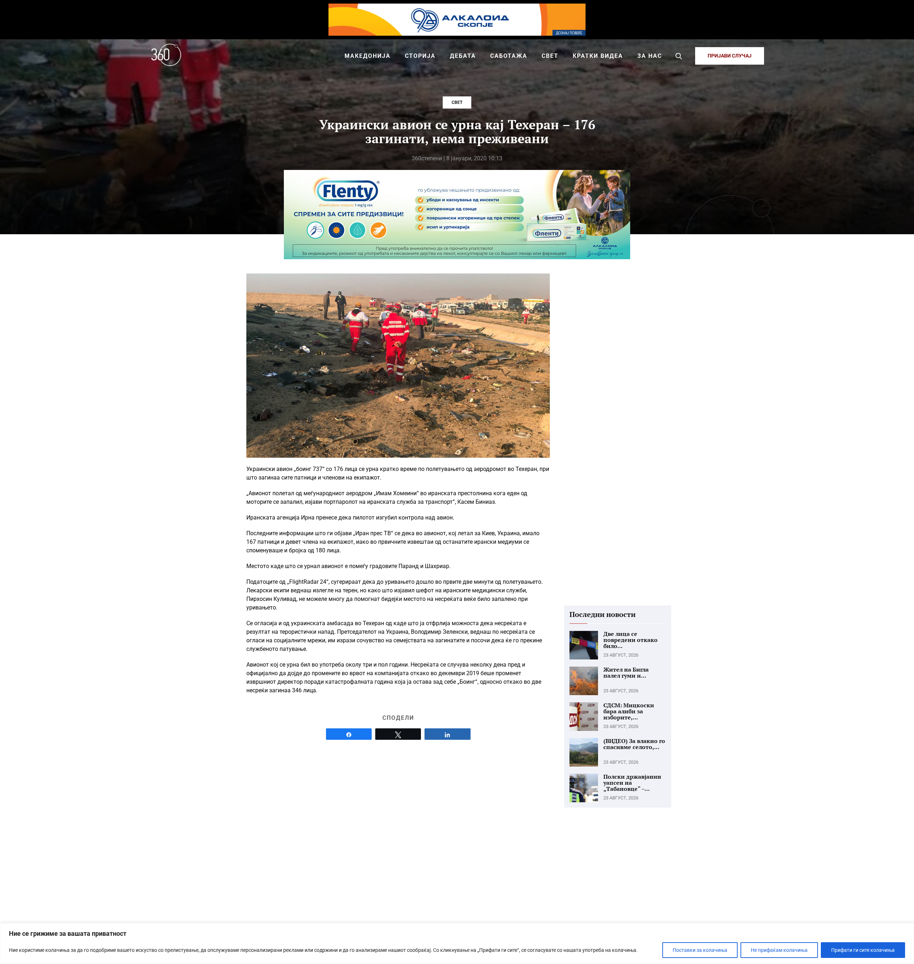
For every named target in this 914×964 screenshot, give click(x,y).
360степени (427, 158)
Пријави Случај (730, 56)
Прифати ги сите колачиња (863, 950)
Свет (457, 102)
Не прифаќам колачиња (779, 950)
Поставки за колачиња (700, 950)
